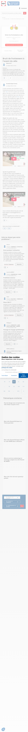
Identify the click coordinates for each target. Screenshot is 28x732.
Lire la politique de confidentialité (9, 370)
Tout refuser (4, 375)
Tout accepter (23, 375)
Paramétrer (14, 375)
